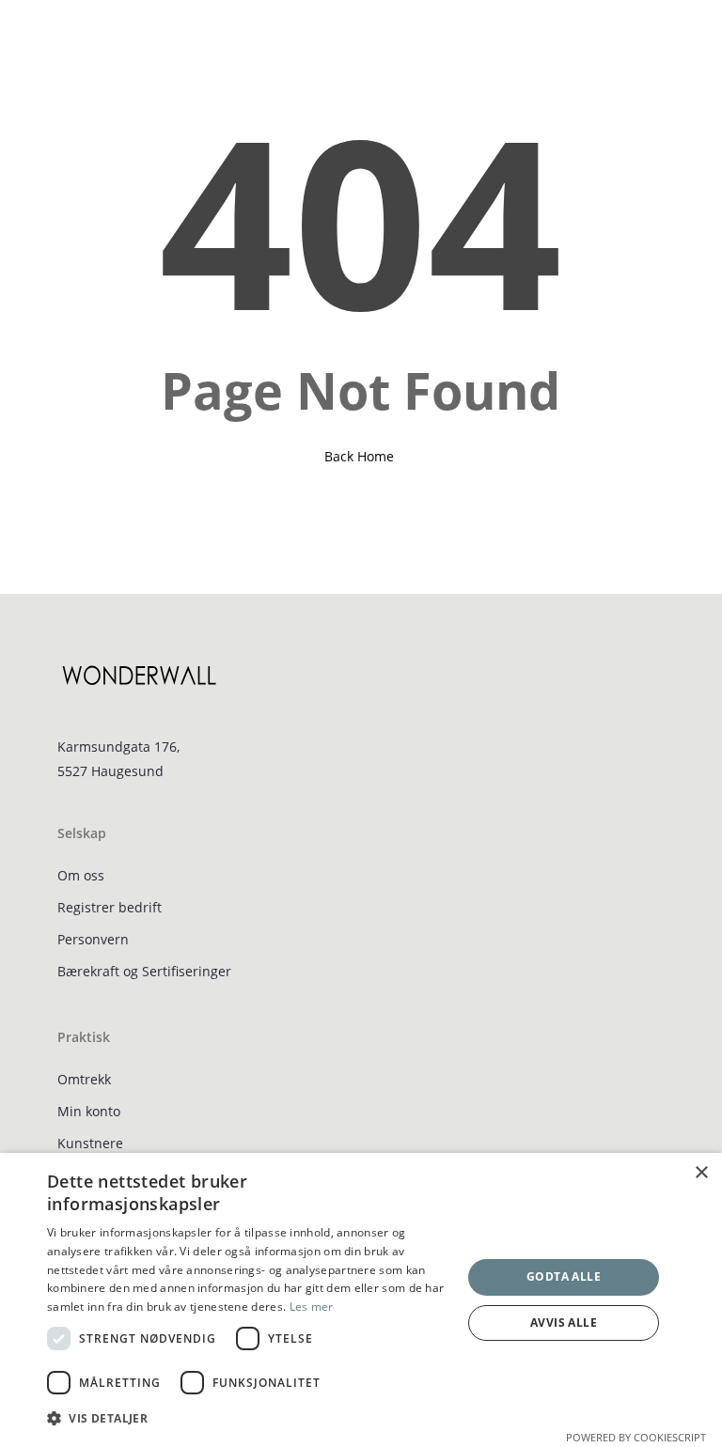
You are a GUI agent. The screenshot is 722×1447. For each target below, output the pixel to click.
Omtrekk (84, 1079)
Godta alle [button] (563, 1276)
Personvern (93, 939)
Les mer (312, 1307)
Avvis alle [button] (563, 1322)
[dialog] (361, 1300)
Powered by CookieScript (636, 1437)
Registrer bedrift (109, 907)
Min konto (88, 1111)
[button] (53, 34)
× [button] (701, 1173)
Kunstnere (90, 1143)
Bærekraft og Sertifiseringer (144, 971)
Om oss (80, 875)
